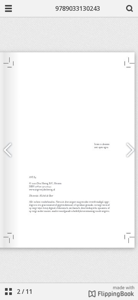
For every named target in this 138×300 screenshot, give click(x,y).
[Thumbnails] (8, 291)
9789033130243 (77, 8)
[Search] (129, 8)
